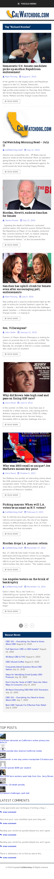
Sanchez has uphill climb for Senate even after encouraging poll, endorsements (27, 289)
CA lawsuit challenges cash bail (14, 793)
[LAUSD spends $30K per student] (3, 762)
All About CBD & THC (15, 657)
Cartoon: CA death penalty (12, 784)
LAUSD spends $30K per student (15, 768)
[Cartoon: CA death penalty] (3, 779)
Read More (12, 101)
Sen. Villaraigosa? (15, 328)
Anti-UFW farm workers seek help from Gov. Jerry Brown (26, 776)
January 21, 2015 (28, 332)
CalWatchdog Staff (14, 150)
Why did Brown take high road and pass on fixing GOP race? (26, 396)
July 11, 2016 (33, 150)
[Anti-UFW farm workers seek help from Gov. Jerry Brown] (3, 770)
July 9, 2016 (28, 297)
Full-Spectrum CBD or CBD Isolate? (22, 649)
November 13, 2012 (36, 586)
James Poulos (11, 220)
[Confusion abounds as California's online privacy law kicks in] (3, 735)
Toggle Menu (28, 4)
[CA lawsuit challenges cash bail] (3, 787)
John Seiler (10, 332)
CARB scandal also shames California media (21, 751)
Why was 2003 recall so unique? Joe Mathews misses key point (26, 467)
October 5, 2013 (27, 473)
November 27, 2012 (36, 548)
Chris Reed (10, 403)
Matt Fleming (11, 76)
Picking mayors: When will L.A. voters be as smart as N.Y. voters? (24, 506)
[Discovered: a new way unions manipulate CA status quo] (3, 753)
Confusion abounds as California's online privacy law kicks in (24, 741)
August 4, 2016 (29, 76)
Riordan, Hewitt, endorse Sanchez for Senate (25, 214)
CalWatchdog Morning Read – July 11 (26, 143)
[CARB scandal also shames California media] (3, 745)
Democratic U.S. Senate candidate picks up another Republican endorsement (25, 69)
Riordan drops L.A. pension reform (25, 543)
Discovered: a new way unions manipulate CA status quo (26, 759)
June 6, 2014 (26, 403)
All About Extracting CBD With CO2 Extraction (27, 690)
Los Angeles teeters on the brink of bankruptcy (26, 580)
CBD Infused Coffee (15, 662)
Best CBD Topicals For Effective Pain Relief (26, 705)
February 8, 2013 (35, 512)
